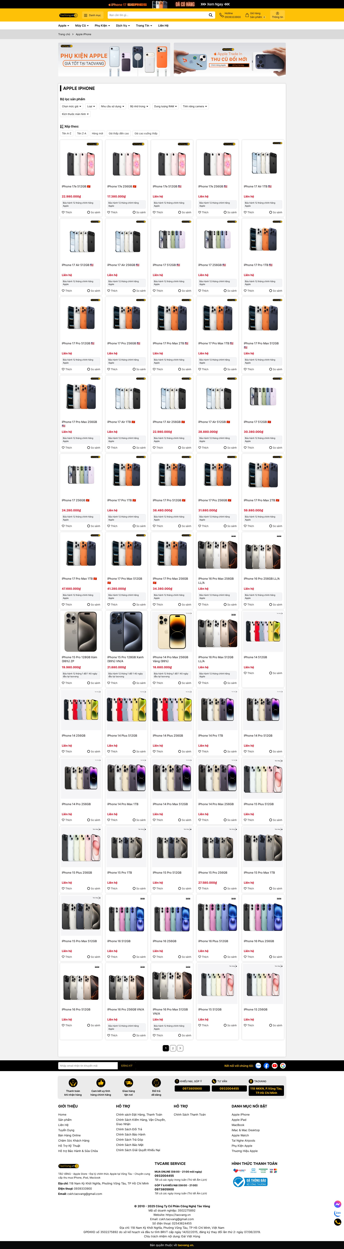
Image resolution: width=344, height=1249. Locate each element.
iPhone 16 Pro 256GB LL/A (262, 578)
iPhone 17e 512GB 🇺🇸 (167, 186)
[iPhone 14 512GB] (263, 632)
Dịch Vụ (122, 25)
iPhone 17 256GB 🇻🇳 (75, 500)
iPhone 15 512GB (209, 1009)
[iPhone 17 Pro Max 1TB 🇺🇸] (217, 318)
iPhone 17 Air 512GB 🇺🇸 (78, 265)
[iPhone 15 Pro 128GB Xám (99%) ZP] (81, 632)
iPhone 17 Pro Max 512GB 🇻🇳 (124, 580)
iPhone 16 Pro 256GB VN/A (125, 1009)
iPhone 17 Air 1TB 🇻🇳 (121, 422)
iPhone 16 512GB (118, 941)
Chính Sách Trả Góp (129, 1139)
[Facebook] (266, 1065)
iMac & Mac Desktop (246, 1130)
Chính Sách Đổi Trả (129, 1129)
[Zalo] (258, 1065)
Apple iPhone (241, 1114)
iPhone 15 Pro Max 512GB (79, 941)
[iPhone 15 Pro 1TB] (126, 847)
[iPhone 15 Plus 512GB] (263, 778)
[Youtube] (275, 1065)
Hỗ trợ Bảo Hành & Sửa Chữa (78, 1151)
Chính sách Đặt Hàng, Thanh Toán (139, 1114)
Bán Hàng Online (69, 1135)
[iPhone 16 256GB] (172, 915)
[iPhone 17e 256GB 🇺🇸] (217, 161)
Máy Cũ (81, 25)
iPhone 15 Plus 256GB (77, 872)
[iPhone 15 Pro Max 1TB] (263, 847)
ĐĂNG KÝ (126, 1065)
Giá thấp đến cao (119, 133)
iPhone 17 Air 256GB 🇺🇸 (123, 265)
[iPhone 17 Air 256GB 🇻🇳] (172, 396)
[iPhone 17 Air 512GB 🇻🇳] (217, 396)
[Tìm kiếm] (210, 15)
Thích (68, 212)
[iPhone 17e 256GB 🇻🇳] (126, 161)
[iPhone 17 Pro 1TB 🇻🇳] (126, 475)
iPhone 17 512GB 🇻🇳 (257, 422)
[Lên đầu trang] (336, 1234)
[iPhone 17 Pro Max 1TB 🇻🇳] (81, 553)
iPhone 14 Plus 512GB (122, 735)
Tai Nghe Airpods (243, 1140)
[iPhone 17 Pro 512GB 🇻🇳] (172, 475)
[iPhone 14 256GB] (81, 710)
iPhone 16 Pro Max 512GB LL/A (215, 659)
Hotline (233, 15)
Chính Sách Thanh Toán (190, 1114)
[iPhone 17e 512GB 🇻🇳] (81, 161)
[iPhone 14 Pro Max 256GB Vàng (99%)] (172, 632)
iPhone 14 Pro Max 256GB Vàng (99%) (170, 659)
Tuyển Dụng (66, 1130)
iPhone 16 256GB (164, 941)
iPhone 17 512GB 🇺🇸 (166, 265)
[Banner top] (172, 3)
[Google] (283, 1065)
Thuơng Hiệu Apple (245, 1151)
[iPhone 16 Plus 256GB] (263, 915)
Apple (62, 25)
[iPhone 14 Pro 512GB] (263, 710)
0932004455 (229, 1088)
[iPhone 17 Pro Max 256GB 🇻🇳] (172, 553)
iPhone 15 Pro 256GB (212, 872)
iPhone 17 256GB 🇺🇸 (212, 265)
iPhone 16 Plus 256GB (259, 941)
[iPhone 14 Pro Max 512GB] (172, 778)
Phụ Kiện (101, 25)
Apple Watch (240, 1135)
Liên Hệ (163, 25)
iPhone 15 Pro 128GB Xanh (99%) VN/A (125, 659)
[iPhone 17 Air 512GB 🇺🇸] (81, 239)
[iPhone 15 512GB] (217, 984)
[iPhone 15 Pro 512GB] (172, 847)
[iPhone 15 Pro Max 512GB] (81, 915)
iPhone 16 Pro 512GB (76, 1009)
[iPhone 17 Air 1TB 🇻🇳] (126, 396)
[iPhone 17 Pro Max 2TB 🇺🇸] (172, 318)
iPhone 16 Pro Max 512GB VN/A (170, 1011)
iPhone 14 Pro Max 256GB (216, 804)
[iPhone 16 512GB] (126, 915)
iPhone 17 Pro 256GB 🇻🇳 (214, 500)
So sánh (95, 212)
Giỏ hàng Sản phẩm (257, 15)
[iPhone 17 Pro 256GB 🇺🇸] (126, 318)
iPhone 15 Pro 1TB (119, 872)
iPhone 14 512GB (255, 657)
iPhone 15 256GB (255, 1009)
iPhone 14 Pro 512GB (258, 735)
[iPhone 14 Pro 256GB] (81, 778)
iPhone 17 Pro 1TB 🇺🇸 (258, 265)
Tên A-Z (66, 133)
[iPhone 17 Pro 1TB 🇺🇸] (263, 239)
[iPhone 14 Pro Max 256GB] (217, 778)
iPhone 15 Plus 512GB (259, 804)
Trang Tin (143, 25)
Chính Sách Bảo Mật (130, 1145)
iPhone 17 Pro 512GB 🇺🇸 (78, 343)
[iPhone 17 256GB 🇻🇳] (81, 475)
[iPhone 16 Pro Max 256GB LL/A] (217, 553)
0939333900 (83, 1188)
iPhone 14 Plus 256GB (168, 735)
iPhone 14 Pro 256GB (76, 804)
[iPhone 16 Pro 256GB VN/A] (126, 984)
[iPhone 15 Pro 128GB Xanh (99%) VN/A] (126, 632)
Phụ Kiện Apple (242, 1145)
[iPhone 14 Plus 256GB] (172, 710)
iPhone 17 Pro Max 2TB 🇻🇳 (261, 500)
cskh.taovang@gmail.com (84, 1194)
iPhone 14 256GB (73, 735)
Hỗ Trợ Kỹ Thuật (69, 1145)
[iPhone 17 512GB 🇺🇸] (172, 239)
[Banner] (114, 59)
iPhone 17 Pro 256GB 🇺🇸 (123, 343)
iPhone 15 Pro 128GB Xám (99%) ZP (79, 659)
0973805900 (192, 1088)
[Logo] (68, 15)
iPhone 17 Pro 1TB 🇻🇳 (121, 500)
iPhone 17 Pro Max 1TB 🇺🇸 (215, 343)
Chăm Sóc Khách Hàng (73, 1140)
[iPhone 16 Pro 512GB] (81, 984)
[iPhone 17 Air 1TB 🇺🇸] (263, 161)
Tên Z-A (81, 133)
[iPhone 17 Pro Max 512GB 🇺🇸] (263, 318)
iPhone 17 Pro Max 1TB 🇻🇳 (79, 578)
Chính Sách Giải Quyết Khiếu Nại (138, 1150)
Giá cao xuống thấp (146, 133)
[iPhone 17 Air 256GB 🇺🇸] (126, 239)
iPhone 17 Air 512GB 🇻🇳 (214, 422)
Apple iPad (239, 1119)
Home (62, 1114)
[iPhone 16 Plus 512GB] (217, 915)
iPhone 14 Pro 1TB (210, 735)
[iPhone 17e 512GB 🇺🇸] (172, 161)
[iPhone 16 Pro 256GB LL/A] (263, 553)
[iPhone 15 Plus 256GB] (81, 847)
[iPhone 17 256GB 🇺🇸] (217, 239)
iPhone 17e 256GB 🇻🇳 (121, 186)
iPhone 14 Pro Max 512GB (170, 804)
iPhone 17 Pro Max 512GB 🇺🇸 (261, 345)
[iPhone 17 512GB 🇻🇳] (263, 396)
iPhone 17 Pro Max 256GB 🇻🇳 (170, 580)
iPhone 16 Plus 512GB (213, 941)
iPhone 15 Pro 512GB (167, 872)
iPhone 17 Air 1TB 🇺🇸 (258, 186)
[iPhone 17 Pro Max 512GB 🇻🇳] (126, 553)
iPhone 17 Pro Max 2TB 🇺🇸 (170, 343)
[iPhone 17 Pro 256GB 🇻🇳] (217, 475)
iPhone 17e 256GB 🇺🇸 (212, 186)
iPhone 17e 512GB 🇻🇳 (76, 186)
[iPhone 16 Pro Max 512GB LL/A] (217, 632)
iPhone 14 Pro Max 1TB (122, 804)
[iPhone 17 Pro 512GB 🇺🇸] (81, 318)
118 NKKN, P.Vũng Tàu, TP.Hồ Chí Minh (266, 1091)
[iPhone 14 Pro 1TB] (217, 710)
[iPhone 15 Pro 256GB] (217, 847)
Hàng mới (97, 133)
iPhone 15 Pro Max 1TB (259, 872)
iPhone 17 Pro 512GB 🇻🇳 (169, 500)
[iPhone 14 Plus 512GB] (126, 710)
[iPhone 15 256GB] (263, 984)
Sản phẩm (65, 1119)
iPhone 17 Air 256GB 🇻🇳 (169, 422)
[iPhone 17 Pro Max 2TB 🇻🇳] (263, 475)
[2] (180, 1048)
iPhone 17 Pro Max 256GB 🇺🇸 (79, 424)
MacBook (238, 1125)
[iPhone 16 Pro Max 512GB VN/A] (172, 984)
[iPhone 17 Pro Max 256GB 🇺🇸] (81, 396)
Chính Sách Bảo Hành (130, 1134)
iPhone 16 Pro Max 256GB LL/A (216, 580)
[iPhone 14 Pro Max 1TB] (126, 778)
